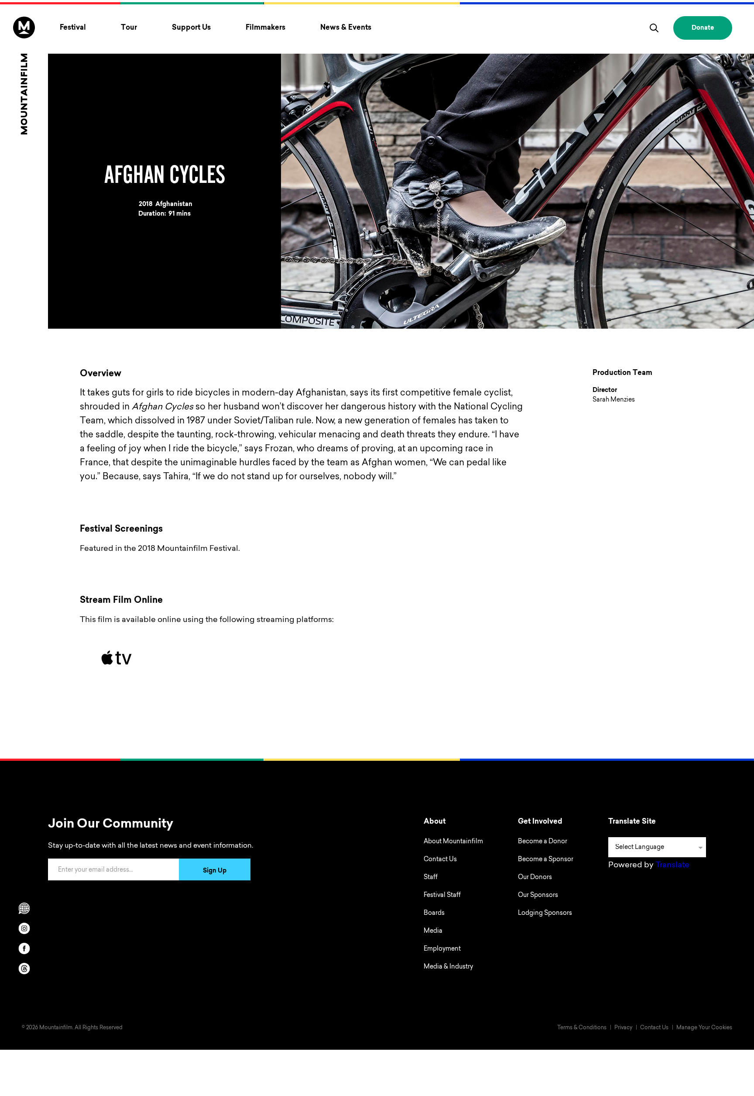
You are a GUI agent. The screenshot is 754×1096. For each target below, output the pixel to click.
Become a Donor (542, 842)
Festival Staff (442, 896)
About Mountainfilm (453, 842)
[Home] (24, 75)
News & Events (345, 27)
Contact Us (440, 860)
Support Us (191, 27)
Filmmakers (265, 27)
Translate (672, 865)
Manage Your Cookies (704, 1028)
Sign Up (214, 871)
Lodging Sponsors (545, 913)
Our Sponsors (538, 896)
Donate (703, 28)
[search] (654, 27)
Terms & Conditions (582, 1028)
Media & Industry (448, 967)
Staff (431, 878)
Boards (434, 913)
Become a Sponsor (545, 860)
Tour (129, 27)
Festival (73, 27)
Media (433, 931)
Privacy (623, 1028)
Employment (442, 949)
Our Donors (535, 878)
